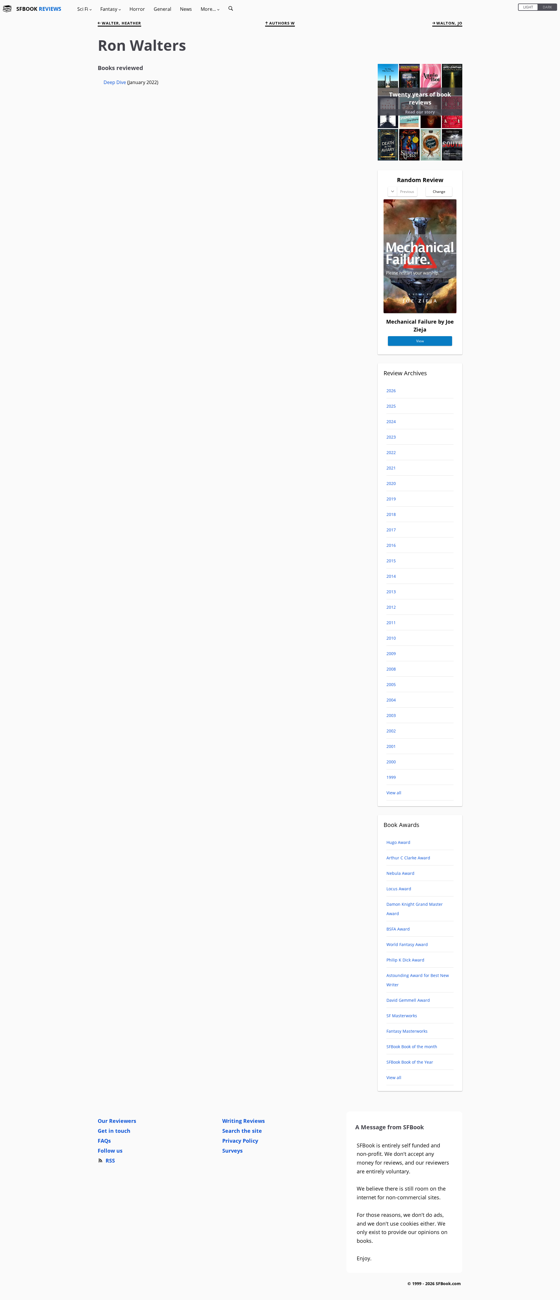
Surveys (232, 1150)
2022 (391, 452)
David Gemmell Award (408, 1000)
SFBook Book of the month (411, 1046)
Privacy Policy (240, 1140)
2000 (391, 762)
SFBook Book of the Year (409, 1062)
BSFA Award (398, 929)
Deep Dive (115, 82)
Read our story (420, 112)
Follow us (110, 1150)
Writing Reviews (243, 1120)
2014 (391, 576)
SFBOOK (38, 8)
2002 (391, 731)
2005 (391, 684)
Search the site (242, 1130)
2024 (391, 421)
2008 (391, 669)
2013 (391, 591)
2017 (391, 530)
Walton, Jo (448, 23)
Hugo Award (398, 842)
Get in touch (114, 1130)
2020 (391, 483)
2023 (391, 437)
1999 (391, 777)
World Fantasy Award (407, 944)
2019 (391, 499)
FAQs (104, 1140)
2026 (391, 390)
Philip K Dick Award (405, 960)
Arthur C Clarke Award (408, 858)
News (186, 9)
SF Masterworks (401, 1015)
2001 (391, 746)
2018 (391, 514)
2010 (391, 638)
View (420, 340)
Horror (137, 9)
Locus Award (398, 888)
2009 (391, 653)
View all (393, 792)
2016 (391, 545)
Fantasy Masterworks (407, 1031)
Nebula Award (400, 873)
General (162, 9)
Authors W (281, 23)
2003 (391, 715)
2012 (391, 607)
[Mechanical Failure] (420, 311)
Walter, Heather (121, 23)
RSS (110, 1160)
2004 (391, 700)
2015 (391, 560)
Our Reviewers (117, 1120)
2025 (391, 406)
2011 (391, 622)
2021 (391, 468)
